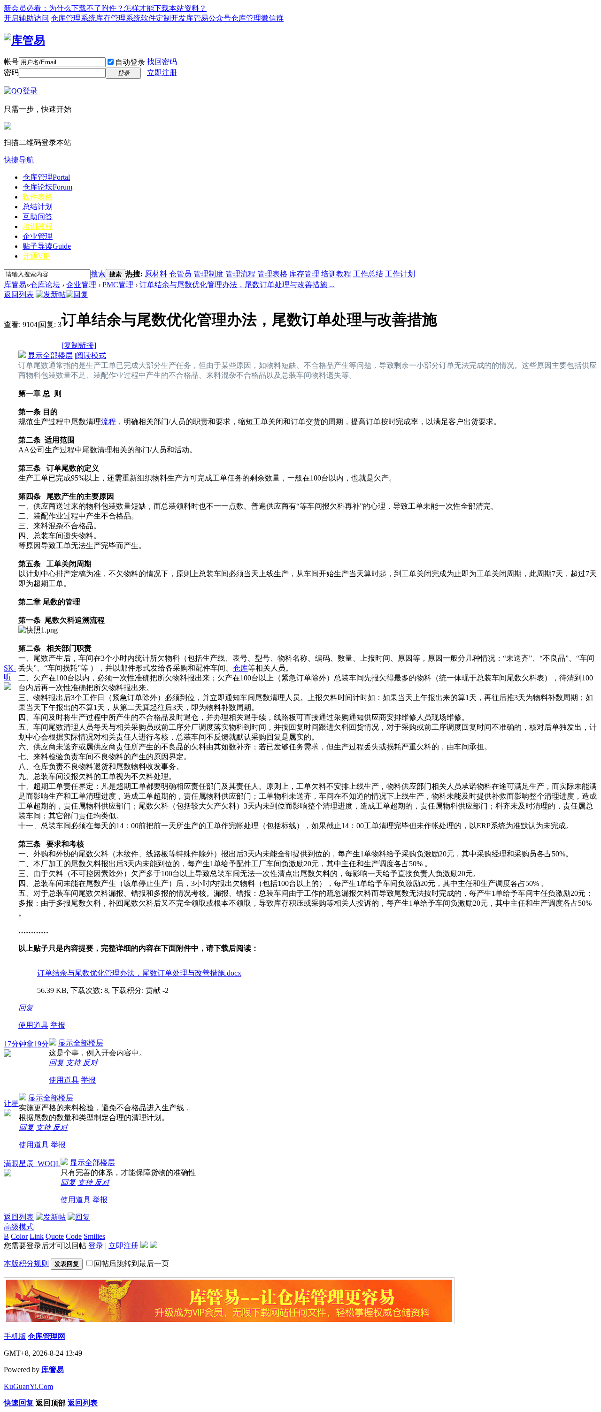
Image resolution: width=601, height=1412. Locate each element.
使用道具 (33, 1025)
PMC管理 (117, 285)
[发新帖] (51, 294)
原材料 (156, 274)
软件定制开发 (163, 18)
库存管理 (304, 274)
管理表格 (272, 274)
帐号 (11, 62)
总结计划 (38, 207)
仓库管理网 (46, 1336)
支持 (74, 1063)
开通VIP (36, 256)
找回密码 (162, 62)
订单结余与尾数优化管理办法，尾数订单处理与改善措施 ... (237, 285)
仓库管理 (46, 177)
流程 (108, 422)
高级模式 (19, 1227)
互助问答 (38, 217)
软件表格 (38, 197)
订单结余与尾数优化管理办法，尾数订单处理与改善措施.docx (139, 973)
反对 (90, 1063)
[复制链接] (79, 345)
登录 (95, 1246)
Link (37, 1236)
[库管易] (24, 40)
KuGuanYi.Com (28, 1386)
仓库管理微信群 (257, 18)
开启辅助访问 (26, 18)
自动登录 (130, 62)
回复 (25, 1008)
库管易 (15, 285)
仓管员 (180, 274)
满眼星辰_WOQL (32, 1164)
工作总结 (368, 274)
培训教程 (38, 226)
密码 (11, 72)
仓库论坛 (47, 187)
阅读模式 (91, 355)
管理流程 (240, 274)
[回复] (77, 294)
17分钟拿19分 (26, 1044)
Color (19, 1236)
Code (74, 1236)
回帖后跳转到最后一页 (131, 1263)
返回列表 (19, 294)
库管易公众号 (208, 18)
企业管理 (38, 236)
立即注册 (162, 72)
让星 (11, 1103)
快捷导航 (19, 160)
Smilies (94, 1236)
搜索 (98, 274)
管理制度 (208, 274)
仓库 (240, 668)
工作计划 (400, 274)
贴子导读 (47, 246)
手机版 (15, 1336)
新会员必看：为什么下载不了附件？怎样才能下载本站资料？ (105, 8)
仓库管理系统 (73, 18)
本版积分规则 (26, 1263)
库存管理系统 (118, 18)
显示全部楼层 (50, 355)
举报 (57, 1025)
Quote (55, 1236)
